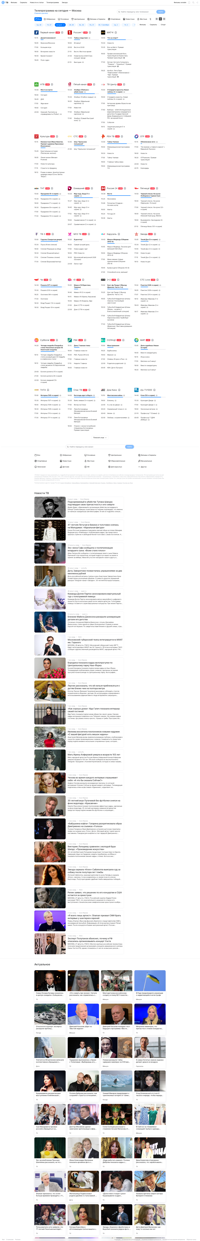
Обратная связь (191, 1239)
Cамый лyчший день (81, 245)
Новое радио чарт (81, 249)
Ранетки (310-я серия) (149, 295)
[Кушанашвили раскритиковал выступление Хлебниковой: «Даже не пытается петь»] (50, 1086)
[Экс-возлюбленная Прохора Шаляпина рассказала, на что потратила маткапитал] (50, 1153)
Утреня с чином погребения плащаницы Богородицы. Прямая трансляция (84, 428)
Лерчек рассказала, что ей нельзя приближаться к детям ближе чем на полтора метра (94, 687)
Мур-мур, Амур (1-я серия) (81, 195)
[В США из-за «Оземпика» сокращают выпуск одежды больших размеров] (150, 1119)
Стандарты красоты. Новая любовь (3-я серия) (118, 91)
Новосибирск (76, 483)
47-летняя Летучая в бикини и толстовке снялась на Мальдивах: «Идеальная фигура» (93, 526)
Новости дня (145, 253)
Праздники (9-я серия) (49, 212)
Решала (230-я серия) (49, 290)
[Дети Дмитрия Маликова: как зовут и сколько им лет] (150, 1220)
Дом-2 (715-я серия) (81, 305)
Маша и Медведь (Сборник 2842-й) (118, 240)
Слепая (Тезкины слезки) (50, 257)
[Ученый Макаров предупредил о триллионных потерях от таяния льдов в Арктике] (116, 1086)
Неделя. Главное (80, 363)
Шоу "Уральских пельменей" (80, 143)
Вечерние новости (48, 52)
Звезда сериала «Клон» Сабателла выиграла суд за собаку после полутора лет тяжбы (94, 871)
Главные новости (80, 351)
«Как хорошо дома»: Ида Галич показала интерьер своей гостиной (94, 710)
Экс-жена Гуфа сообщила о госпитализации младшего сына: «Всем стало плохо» (90, 549)
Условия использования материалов (174, 1239)
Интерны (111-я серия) (49, 418)
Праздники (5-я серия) (50, 194)
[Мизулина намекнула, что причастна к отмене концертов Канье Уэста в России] (150, 1019)
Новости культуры (47, 164)
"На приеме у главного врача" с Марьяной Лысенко (153, 148)
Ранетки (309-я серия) (149, 290)
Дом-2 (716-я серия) (81, 309)
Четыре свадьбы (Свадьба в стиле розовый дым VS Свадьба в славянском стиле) (53, 357)
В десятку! (78, 239)
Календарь (145, 168)
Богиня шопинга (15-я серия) (52, 372)
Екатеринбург (84, 483)
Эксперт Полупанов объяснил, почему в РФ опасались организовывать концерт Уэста (90, 939)
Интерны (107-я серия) (49, 400)
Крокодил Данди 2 (148, 405)
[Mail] (3, 2)
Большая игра (46, 47)
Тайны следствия (81, 38)
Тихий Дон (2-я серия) (149, 239)
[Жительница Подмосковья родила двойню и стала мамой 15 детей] (83, 1186)
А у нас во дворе (113, 405)
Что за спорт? (112, 38)
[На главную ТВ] (6, 2)
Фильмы (143, 25)
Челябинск (109, 483)
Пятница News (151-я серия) (151, 226)
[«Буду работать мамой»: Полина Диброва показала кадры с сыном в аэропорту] (116, 1153)
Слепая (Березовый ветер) (51, 262)
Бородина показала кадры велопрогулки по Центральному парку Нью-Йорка (90, 664)
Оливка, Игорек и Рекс (116, 359)
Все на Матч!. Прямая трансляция (115, 48)
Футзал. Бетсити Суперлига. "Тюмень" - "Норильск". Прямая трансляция (119, 64)
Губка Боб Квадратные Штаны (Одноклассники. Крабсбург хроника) (118, 318)
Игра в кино (145, 357)
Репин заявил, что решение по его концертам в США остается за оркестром (95, 893)
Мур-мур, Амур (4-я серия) (81, 215)
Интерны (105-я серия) (50, 395)
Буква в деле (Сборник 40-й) (118, 268)
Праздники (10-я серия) (49, 216)
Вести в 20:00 (79, 47)
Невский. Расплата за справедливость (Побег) (50, 113)
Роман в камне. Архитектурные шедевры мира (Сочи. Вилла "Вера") (53, 174)
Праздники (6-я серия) (49, 199)
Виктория (77, 62)
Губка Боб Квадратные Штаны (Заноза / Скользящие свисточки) (118, 301)
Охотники (44, 299)
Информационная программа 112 (118, 148)
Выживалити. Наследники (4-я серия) (152, 221)
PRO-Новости (79, 253)
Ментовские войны (114, 395)
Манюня (110, 355)
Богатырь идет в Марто (83, 395)
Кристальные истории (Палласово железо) (49, 152)
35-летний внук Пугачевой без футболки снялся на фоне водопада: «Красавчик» (94, 802)
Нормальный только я (115, 409)
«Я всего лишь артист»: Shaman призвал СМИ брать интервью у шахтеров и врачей (94, 916)
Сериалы (153, 25)
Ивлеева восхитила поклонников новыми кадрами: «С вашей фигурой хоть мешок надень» (94, 733)
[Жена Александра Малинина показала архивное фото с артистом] (83, 1153)
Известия (77, 108)
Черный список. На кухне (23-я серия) (152, 208)
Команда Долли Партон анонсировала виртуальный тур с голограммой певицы (94, 595)
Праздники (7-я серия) (49, 203)
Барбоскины (112, 351)
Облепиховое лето (148, 142)
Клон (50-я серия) (148, 395)
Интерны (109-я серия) (49, 409)
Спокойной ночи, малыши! (117, 272)
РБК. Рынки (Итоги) (81, 355)
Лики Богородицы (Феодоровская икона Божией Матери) (85, 411)
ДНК (42, 99)
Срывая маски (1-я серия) (83, 220)
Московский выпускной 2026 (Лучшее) (85, 258)
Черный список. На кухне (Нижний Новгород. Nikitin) (151, 215)
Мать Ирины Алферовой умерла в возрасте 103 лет (94, 754)
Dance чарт (78, 264)
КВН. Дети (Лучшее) (115, 368)
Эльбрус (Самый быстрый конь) (84, 119)
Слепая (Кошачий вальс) (50, 253)
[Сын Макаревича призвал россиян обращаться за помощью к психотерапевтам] (50, 1119)
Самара (119, 483)
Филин (109, 413)
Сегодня (44, 95)
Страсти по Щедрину (49, 168)
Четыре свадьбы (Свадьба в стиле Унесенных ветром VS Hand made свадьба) (52, 348)
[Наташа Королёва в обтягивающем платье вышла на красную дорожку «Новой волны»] (83, 1220)
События (110, 122)
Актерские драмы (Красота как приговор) (119, 104)
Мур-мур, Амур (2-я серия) (81, 202)
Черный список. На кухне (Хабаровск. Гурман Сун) (150, 195)
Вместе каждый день (149, 353)
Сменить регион (41, 13)
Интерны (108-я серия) (49, 405)
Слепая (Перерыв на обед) (51, 249)
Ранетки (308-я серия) (150, 285)
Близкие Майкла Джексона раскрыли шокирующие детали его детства (94, 618)
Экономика (111, 199)
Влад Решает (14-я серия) (50, 303)
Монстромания (113, 345)
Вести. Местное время (82, 52)
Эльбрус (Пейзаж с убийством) (81, 91)
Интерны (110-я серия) (49, 413)
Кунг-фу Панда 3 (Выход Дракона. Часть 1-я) (117, 286)
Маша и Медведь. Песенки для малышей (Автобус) (119, 248)
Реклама (17, 1239)
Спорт (163, 25)
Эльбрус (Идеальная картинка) (81, 102)
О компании (9, 1239)
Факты (109, 209)
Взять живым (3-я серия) (83, 400)
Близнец (110, 400)
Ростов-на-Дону (128, 483)
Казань (103, 483)
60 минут (77, 43)
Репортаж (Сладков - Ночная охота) (115, 204)
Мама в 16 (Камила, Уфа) (83, 301)
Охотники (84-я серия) (49, 295)
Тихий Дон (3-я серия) (149, 249)
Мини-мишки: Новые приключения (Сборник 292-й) (116, 261)
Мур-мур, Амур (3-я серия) (81, 208)
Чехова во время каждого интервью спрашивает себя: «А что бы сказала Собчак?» (93, 779)
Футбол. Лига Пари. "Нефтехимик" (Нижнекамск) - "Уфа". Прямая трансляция (118, 74)
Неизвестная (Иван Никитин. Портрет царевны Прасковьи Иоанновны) (52, 144)
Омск (115, 483)
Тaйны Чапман (113, 142)
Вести (109, 194)
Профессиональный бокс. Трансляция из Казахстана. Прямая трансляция (117, 56)
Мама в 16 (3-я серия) (82, 292)
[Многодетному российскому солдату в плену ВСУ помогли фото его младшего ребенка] (116, 986)
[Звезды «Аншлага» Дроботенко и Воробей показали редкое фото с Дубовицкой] (116, 1220)
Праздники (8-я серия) (49, 207)
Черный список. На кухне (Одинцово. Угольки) (150, 202)
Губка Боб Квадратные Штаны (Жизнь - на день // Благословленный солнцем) (118, 309)
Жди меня (44, 103)
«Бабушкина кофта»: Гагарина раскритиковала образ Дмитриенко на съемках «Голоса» (95, 825)
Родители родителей (115, 363)
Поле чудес (45, 60)
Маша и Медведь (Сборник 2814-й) (117, 254)
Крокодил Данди (147, 400)
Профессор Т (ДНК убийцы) (148, 419)
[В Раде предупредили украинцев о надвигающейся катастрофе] (150, 986)
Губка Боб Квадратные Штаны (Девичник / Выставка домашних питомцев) (119, 326)
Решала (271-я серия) (49, 285)
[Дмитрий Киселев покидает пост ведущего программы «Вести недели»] (116, 1019)
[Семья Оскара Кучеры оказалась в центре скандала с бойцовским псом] (50, 986)
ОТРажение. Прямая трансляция (148, 159)
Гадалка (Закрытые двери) (51, 239)
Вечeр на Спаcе (80, 405)
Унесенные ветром (148, 409)
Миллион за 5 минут (148, 361)
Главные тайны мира (115, 162)
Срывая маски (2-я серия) (84, 224)
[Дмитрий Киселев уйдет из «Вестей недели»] (83, 1019)
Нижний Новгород (94, 483)
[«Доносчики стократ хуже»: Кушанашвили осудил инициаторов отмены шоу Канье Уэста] (116, 1186)
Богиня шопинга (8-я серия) (51, 376)
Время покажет (46, 56)
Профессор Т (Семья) (149, 413)
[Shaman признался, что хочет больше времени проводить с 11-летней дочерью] (50, 1186)
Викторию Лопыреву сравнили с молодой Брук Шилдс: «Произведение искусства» (92, 848)
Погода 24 (111, 214)
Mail (3, 1239)
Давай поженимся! (48, 38)
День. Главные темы (82, 345)
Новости (110, 43)
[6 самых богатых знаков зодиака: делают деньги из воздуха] (150, 1052)
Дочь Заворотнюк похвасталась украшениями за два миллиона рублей (95, 572)
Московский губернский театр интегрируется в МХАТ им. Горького (95, 641)
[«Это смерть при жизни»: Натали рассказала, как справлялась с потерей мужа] (83, 986)
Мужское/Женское (48, 43)
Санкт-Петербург (65, 483)
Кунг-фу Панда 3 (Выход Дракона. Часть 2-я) (116, 293)
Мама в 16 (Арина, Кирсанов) (85, 297)
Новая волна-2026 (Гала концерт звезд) (83, 57)
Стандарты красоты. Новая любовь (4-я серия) (117, 98)
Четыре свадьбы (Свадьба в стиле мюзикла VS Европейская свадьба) (53, 365)
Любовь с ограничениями (117, 418)
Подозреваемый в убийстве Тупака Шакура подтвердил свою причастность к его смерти (91, 503)
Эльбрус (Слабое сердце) (84, 97)
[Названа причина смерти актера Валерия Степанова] (150, 1186)
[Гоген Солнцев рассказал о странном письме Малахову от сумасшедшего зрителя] (116, 1119)
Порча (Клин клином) (49, 245)
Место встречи (46, 90)
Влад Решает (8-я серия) (50, 307)
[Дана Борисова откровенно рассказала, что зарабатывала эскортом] (150, 1153)
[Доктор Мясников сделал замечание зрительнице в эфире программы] (83, 1119)
